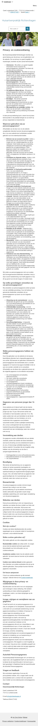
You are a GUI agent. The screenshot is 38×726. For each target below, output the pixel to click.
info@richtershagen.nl (14, 696)
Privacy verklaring (7, 721)
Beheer (25, 717)
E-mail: (5, 696)
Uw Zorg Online (17, 717)
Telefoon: (6, 699)
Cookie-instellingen (27, 577)
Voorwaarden (31, 721)
